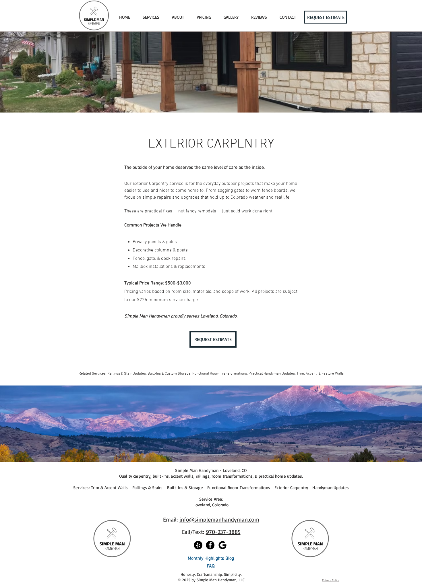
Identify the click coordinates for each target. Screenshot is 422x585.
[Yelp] (198, 545)
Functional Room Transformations (219, 373)
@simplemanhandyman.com (224, 519)
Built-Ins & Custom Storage (169, 373)
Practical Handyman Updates (272, 373)
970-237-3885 (223, 531)
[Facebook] (210, 545)
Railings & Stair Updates (126, 373)
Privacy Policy (330, 580)
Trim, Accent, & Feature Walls (320, 373)
